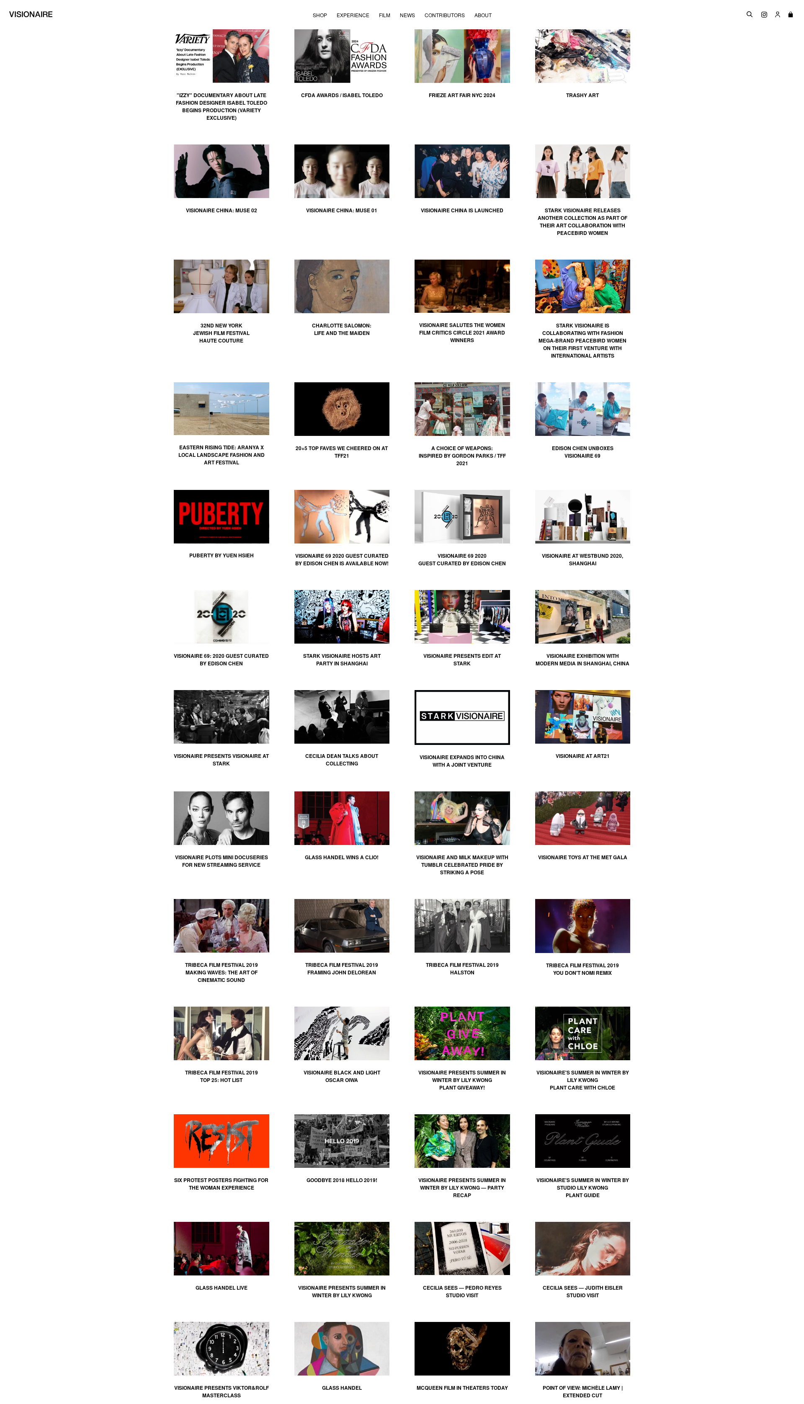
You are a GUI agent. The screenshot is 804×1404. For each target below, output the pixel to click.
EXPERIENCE (353, 15)
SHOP (320, 15)
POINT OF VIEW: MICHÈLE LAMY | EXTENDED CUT (583, 1391)
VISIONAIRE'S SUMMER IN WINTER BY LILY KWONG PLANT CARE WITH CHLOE (582, 1080)
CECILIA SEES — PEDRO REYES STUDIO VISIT (462, 1291)
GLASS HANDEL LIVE (221, 1287)
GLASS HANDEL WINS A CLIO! (342, 857)
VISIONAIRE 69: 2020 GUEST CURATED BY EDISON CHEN (221, 659)
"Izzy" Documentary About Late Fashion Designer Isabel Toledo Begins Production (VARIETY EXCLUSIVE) (221, 106)
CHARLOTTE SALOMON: (341, 329)
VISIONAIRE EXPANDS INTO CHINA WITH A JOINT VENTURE (462, 760)
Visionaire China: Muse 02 (221, 210)
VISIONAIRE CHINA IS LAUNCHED (462, 210)
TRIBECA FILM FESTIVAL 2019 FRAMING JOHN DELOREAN (341, 968)
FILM (384, 15)
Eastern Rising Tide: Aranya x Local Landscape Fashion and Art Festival (221, 454)
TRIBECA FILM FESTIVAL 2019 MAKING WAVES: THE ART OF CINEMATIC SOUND (221, 972)
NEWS (407, 15)
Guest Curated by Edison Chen (462, 563)
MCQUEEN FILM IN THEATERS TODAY (462, 1387)
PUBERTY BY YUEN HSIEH (221, 555)
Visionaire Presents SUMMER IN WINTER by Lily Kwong (342, 1291)
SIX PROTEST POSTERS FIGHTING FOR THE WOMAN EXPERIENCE (221, 1183)
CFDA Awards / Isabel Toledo (342, 95)
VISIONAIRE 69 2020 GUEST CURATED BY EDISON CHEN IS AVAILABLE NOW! (342, 559)
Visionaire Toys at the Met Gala (582, 857)
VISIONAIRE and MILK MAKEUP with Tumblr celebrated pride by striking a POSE (462, 864)
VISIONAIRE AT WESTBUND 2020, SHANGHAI (582, 559)
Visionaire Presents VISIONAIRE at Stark (221, 759)
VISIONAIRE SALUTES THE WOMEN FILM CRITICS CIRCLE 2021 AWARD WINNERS (462, 332)
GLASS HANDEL (342, 1387)
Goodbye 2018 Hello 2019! (342, 1180)
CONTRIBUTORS (445, 15)
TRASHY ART (582, 95)
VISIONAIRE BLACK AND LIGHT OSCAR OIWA (342, 1076)
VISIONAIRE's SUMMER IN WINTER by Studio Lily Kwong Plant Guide (582, 1187)
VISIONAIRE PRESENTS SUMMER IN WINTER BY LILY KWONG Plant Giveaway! (462, 1080)
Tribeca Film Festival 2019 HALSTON (462, 968)
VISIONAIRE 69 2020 (462, 555)
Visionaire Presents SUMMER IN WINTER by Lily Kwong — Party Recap (462, 1187)
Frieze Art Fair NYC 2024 (462, 95)
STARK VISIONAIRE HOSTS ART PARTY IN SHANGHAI (342, 659)
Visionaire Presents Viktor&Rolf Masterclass (221, 1391)
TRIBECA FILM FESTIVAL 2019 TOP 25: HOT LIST (221, 1076)
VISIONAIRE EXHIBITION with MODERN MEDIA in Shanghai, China (582, 659)
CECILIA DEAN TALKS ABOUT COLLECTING (341, 759)
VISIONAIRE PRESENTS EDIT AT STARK (462, 659)
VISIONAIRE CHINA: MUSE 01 (341, 210)
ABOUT (483, 15)
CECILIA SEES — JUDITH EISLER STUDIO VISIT (583, 1291)
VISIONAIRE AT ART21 (583, 756)
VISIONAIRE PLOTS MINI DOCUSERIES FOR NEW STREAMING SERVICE (221, 860)
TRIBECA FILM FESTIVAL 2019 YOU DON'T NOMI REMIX (582, 968)
